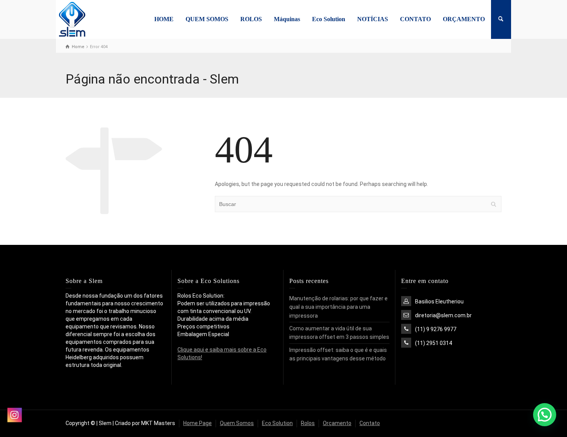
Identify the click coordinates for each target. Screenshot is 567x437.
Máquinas (287, 19)
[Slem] (72, 19)
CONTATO (415, 19)
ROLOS (251, 19)
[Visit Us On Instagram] (14, 415)
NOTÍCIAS (372, 19)
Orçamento (337, 423)
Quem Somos (237, 423)
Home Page (197, 423)
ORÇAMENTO (464, 19)
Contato (369, 423)
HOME (164, 19)
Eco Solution (328, 19)
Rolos (308, 423)
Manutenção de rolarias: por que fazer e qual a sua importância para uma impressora (338, 307)
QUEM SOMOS (207, 19)
